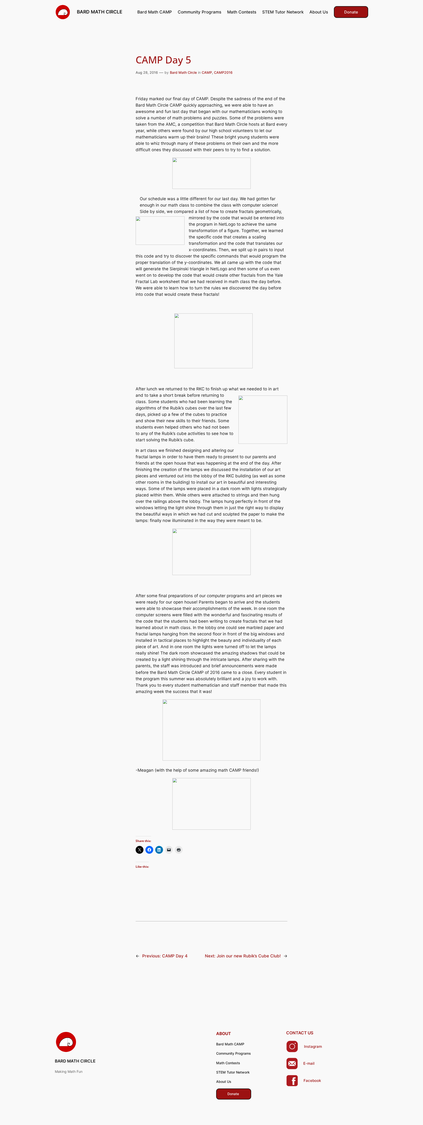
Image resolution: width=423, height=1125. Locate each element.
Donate (351, 12)
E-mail (309, 1063)
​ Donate (234, 1094)
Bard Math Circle (183, 72)
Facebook (312, 1080)
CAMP (207, 72)
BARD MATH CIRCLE (99, 12)
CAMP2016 (223, 72)
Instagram (313, 1046)
